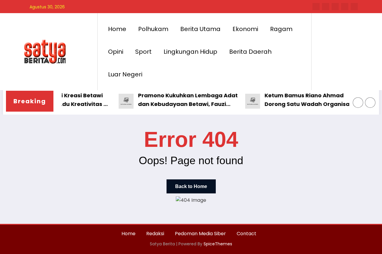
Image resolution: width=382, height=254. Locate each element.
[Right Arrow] (370, 103)
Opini (115, 51)
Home (117, 29)
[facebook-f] (316, 6)
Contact (246, 233)
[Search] (322, 52)
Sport (143, 51)
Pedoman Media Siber (200, 233)
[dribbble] (335, 6)
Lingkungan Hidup (190, 51)
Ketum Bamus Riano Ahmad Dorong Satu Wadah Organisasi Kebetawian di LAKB (306, 100)
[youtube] (354, 6)
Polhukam (153, 29)
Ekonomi (245, 29)
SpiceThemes (218, 244)
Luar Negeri (125, 74)
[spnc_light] (333, 51)
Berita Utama (200, 29)
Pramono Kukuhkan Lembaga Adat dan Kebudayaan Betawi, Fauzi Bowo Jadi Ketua (185, 100)
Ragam (281, 29)
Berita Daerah (250, 51)
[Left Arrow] (358, 103)
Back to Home (191, 186)
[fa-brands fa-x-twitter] (325, 6)
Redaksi (155, 233)
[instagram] (344, 6)
